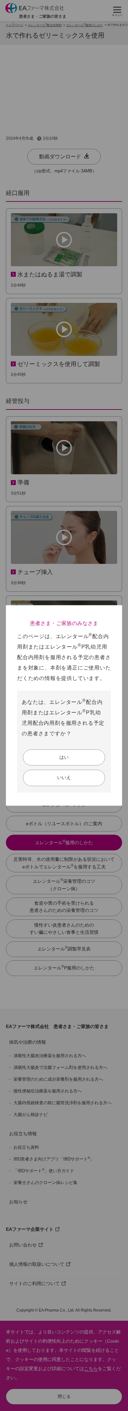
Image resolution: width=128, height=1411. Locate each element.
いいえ (64, 777)
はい (64, 757)
